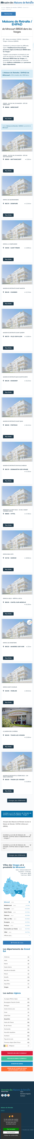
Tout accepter (11, 1129)
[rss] (8, 1095)
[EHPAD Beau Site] (17, 540)
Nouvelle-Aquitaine (16, 1032)
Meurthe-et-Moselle (16, 970)
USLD (2, 1110)
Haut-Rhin (16, 984)
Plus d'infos (8, 118)
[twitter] (5, 1095)
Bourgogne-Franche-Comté (16, 1002)
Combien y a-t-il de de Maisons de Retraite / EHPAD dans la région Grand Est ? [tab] (16, 846)
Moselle (16, 977)
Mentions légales (25, 1094)
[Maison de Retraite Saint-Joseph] (17, 319)
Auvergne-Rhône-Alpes (16, 999)
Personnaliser (11, 1132)
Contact (22, 1096)
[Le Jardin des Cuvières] (17, 717)
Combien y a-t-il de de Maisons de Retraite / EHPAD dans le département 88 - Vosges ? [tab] (16, 836)
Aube (16, 960)
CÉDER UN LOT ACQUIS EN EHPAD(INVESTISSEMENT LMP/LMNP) (17, 1069)
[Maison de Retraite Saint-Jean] (17, 407)
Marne (16, 963)
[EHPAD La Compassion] (17, 230)
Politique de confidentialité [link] (11, 1135)
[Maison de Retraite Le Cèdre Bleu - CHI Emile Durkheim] (17, 762)
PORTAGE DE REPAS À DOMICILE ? (17, 1058)
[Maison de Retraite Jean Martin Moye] (17, 363)
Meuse (16, 974)
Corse (16, 1012)
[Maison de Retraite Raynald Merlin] (17, 451)
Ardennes (16, 957)
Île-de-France (16, 1025)
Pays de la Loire (16, 1039)
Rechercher (8, 14)
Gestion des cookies (28, 1130)
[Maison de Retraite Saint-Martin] (17, 274)
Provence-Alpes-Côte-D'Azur (16, 1042)
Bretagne (16, 1005)
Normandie (16, 1029)
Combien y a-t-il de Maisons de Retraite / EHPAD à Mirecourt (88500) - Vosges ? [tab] (16, 814)
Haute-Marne (16, 967)
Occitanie (16, 1035)
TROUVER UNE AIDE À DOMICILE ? (17, 1053)
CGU (21, 1091)
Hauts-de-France (16, 1022)
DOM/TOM (16, 1015)
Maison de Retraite (7, 1107)
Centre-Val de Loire (16, 1009)
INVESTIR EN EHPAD (17, 1063)
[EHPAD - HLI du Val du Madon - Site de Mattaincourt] (17, 141)
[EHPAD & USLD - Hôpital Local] (17, 584)
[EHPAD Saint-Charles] (17, 673)
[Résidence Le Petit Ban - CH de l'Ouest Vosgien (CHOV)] (17, 496)
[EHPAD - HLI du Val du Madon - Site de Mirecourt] (17, 89)
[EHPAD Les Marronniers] (17, 186)
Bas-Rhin (16, 980)
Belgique (19, 1046)
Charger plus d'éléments (17, 800)
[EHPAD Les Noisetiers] (17, 629)
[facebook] (2, 1095)
